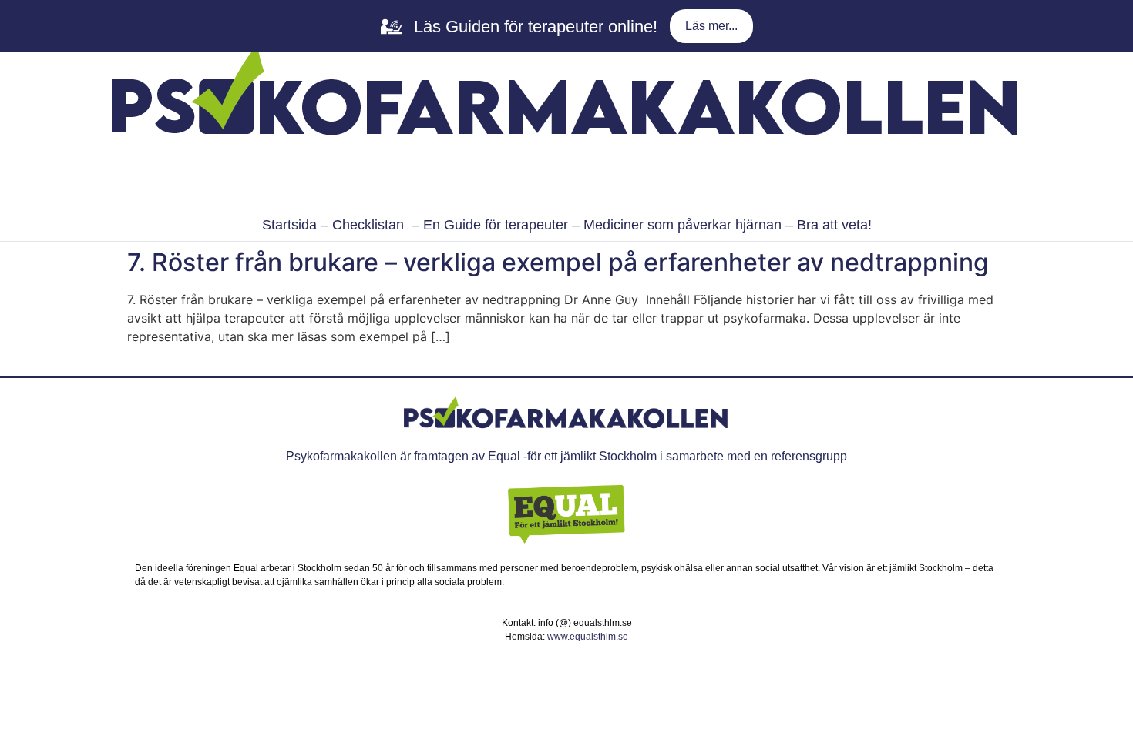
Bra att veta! (834, 225)
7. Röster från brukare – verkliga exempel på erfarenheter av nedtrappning (558, 262)
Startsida (289, 225)
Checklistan (368, 225)
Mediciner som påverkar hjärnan (682, 225)
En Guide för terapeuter (495, 225)
